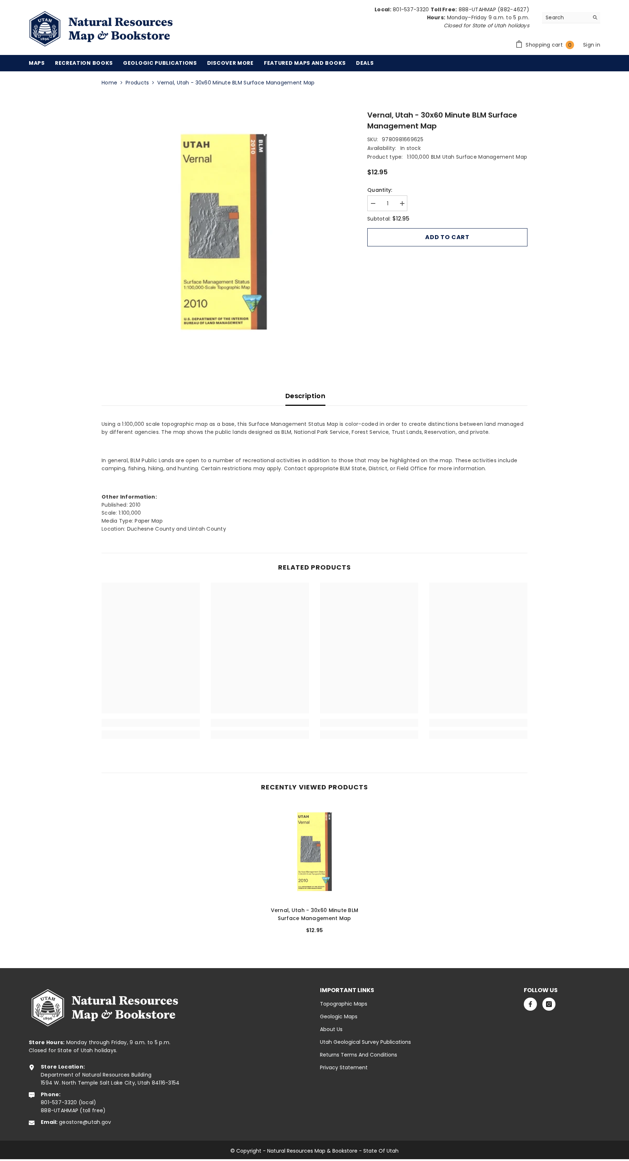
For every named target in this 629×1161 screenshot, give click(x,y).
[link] (151, 723)
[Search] (571, 17)
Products (137, 82)
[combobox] (565, 17)
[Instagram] (548, 1004)
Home (109, 82)
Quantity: (379, 190)
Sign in (591, 44)
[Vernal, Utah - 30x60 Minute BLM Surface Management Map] (314, 852)
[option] (224, 232)
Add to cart (447, 237)
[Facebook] (530, 1004)
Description (305, 395)
